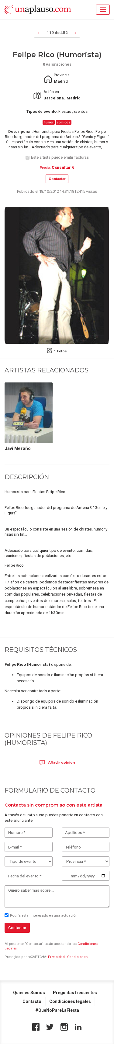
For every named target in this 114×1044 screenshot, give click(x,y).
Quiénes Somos (29, 992)
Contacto (31, 1001)
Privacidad (56, 957)
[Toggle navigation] (103, 10)
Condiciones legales (70, 1001)
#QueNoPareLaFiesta (57, 1010)
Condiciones (77, 957)
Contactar (57, 179)
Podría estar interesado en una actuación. (44, 915)
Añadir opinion (61, 762)
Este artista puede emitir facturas (60, 157)
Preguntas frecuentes (75, 992)
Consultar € (63, 167)
